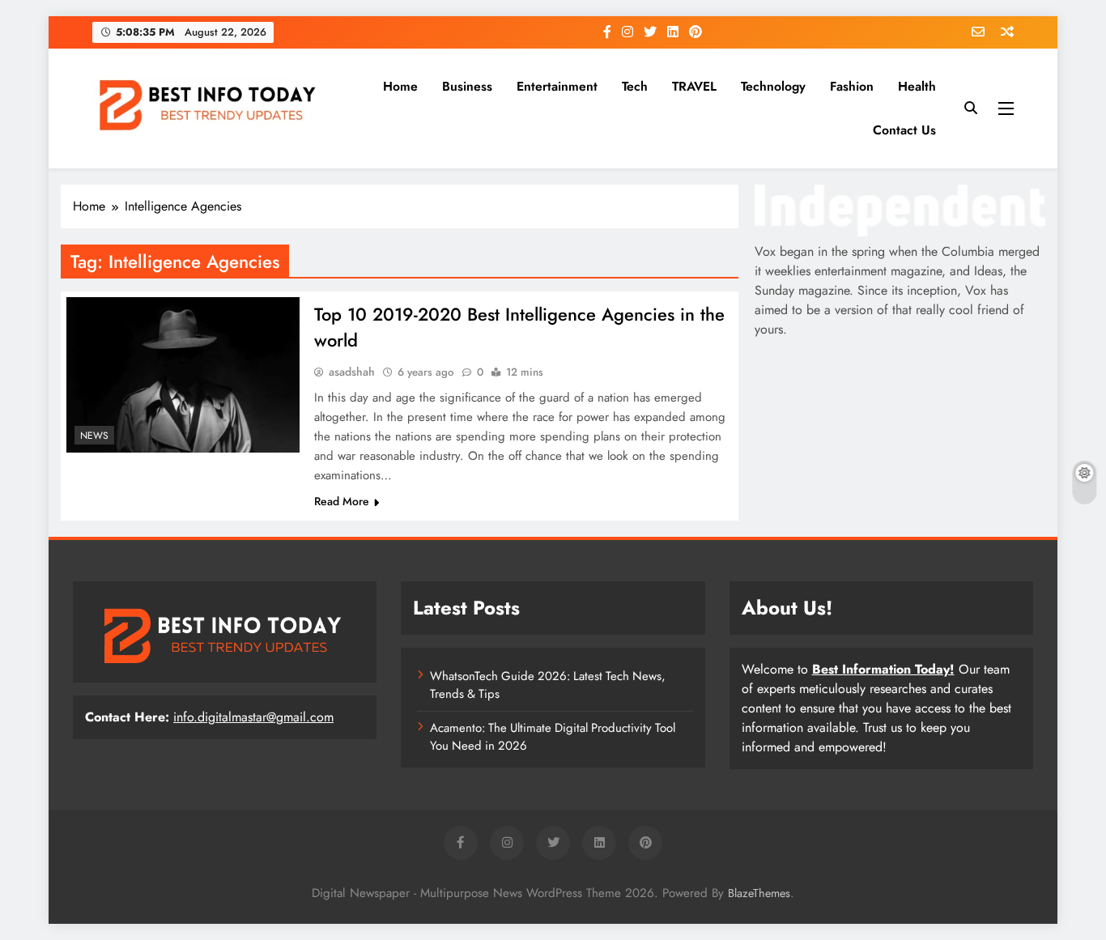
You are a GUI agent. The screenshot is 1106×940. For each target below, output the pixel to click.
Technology (773, 86)
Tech (635, 86)
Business (467, 86)
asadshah (352, 372)
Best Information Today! (883, 669)
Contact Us (904, 130)
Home (400, 86)
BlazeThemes (759, 893)
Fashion (852, 86)
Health (917, 86)
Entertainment (557, 86)
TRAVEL (694, 86)
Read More (341, 501)
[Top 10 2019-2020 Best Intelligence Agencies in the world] (183, 375)
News (94, 435)
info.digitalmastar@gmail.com (253, 717)
